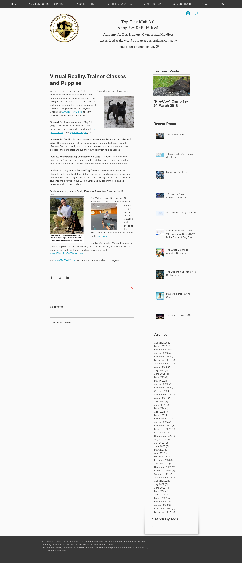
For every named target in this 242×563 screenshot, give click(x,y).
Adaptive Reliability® (138, 28)
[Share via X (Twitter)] (59, 277)
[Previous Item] (158, 86)
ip (153, 527)
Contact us (59, 544)
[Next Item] (184, 86)
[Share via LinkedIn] (67, 277)
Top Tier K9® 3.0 (138, 22)
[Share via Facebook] (51, 277)
